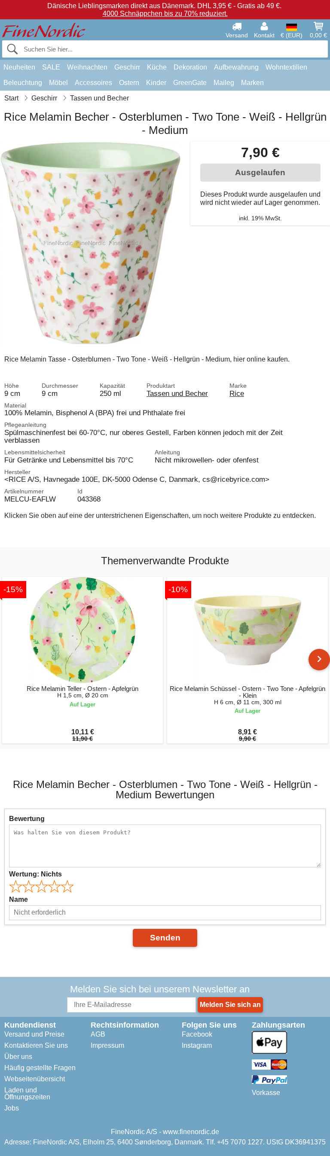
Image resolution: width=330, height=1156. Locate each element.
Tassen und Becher (177, 393)
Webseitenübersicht (34, 1079)
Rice (236, 393)
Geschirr (127, 67)
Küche (157, 67)
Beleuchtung (22, 82)
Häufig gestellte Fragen (40, 1067)
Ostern (129, 82)
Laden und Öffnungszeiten (27, 1093)
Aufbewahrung (236, 67)
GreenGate (190, 82)
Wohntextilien (286, 67)
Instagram (197, 1045)
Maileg (224, 82)
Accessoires (93, 82)
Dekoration (190, 67)
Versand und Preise (34, 1034)
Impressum (107, 1045)
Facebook (197, 1034)
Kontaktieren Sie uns (36, 1045)
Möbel (58, 82)
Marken (252, 82)
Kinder (156, 82)
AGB (98, 1034)
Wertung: (35, 874)
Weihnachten (87, 67)
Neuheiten (19, 67)
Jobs (11, 1108)
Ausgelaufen (260, 172)
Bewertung (27, 818)
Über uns (18, 1056)
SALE (51, 67)
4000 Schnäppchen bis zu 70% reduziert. (165, 13)
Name (18, 899)
